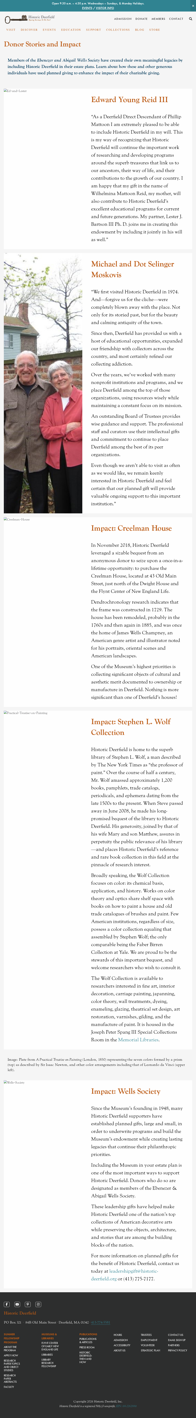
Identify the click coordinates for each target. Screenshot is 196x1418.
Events (49, 29)
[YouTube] (17, 1304)
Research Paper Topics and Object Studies (12, 1365)
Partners (174, 1345)
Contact (176, 19)
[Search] (190, 18)
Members (159, 19)
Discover (29, 29)
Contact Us (175, 1335)
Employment (149, 1340)
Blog (139, 29)
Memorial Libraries (138, 1040)
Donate (142, 19)
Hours (118, 1335)
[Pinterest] (28, 1304)
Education (71, 29)
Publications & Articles (87, 1340)
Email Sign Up (176, 1340)
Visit (11, 29)
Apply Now (11, 1355)
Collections (118, 29)
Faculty (9, 1387)
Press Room (87, 1347)
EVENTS (87, 8)
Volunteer (147, 1345)
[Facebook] (7, 1304)
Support (93, 29)
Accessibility (122, 1345)
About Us (119, 1350)
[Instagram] (38, 1304)
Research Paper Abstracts (10, 1379)
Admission (123, 19)
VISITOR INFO (105, 8)
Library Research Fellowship (49, 1363)
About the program (10, 1348)
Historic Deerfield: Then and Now (85, 1357)
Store (154, 29)
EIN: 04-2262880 (126, 1406)
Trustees (146, 1335)
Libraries (47, 1354)
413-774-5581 (100, 1322)
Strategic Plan (150, 1350)
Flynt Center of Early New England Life (50, 1346)
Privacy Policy (177, 1350)
